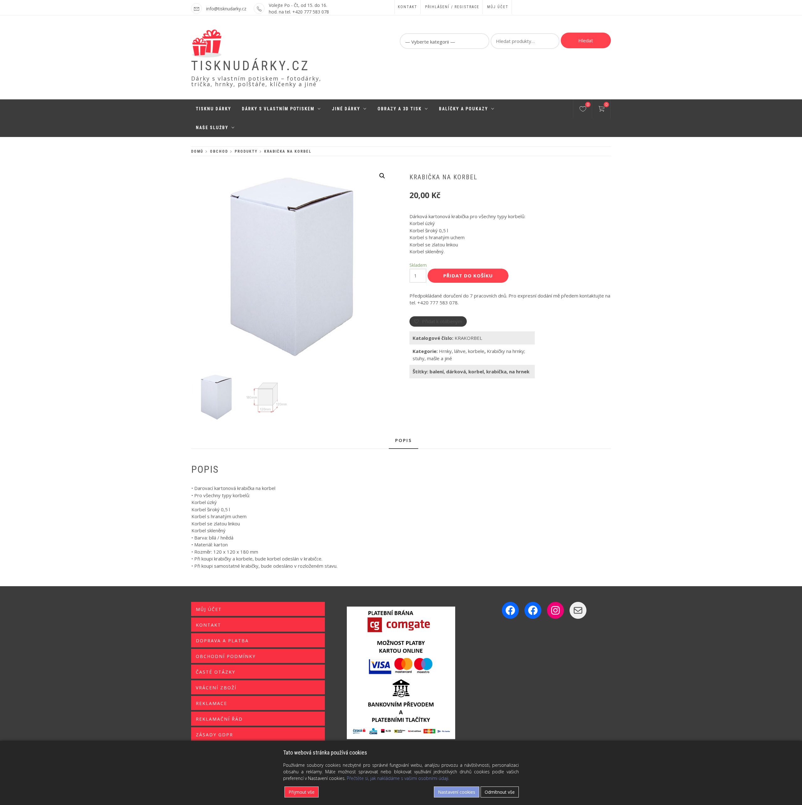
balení (437, 371)
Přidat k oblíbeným (442, 321)
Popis (403, 440)
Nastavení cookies (456, 792)
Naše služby (212, 127)
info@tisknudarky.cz (226, 9)
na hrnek (519, 371)
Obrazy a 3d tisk (400, 108)
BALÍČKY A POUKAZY (463, 108)
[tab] (403, 440)
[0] (583, 110)
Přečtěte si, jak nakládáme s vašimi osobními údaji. (398, 778)
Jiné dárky (346, 108)
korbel (476, 371)
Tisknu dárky (213, 108)
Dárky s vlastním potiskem (278, 108)
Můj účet (497, 7)
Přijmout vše (302, 792)
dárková (456, 371)
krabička (496, 371)
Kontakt (407, 7)
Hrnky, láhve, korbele (461, 351)
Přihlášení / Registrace (452, 7)
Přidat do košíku (468, 275)
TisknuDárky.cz (250, 65)
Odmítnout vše (500, 792)
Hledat (585, 40)
